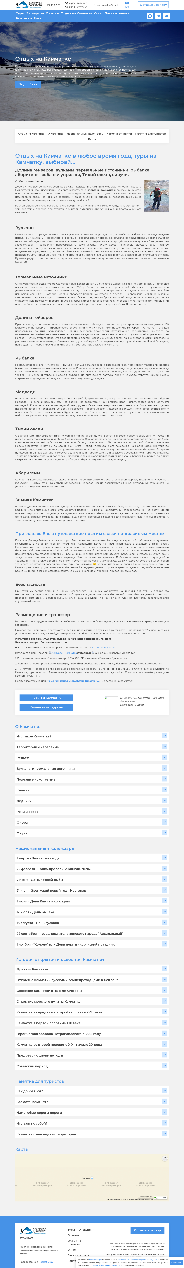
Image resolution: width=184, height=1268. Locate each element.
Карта (92, 139)
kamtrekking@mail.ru (105, 647)
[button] (92, 736)
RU (127, 3)
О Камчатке (55, 133)
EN (127, 6)
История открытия (119, 133)
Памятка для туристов (150, 133)
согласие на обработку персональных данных (138, 1259)
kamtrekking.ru (95, 1259)
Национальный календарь (85, 133)
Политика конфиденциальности (36, 1247)
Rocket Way (46, 1261)
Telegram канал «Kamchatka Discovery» (73, 681)
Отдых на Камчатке (31, 133)
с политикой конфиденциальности (105, 1265)
